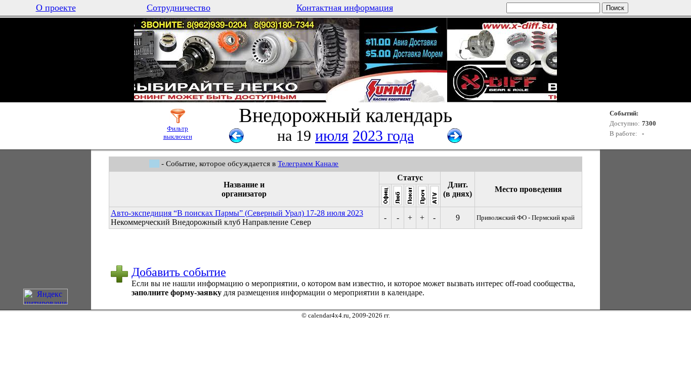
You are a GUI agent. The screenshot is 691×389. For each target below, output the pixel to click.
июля (332, 135)
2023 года (383, 135)
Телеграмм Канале (308, 164)
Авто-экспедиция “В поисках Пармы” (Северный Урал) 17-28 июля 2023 (237, 213)
